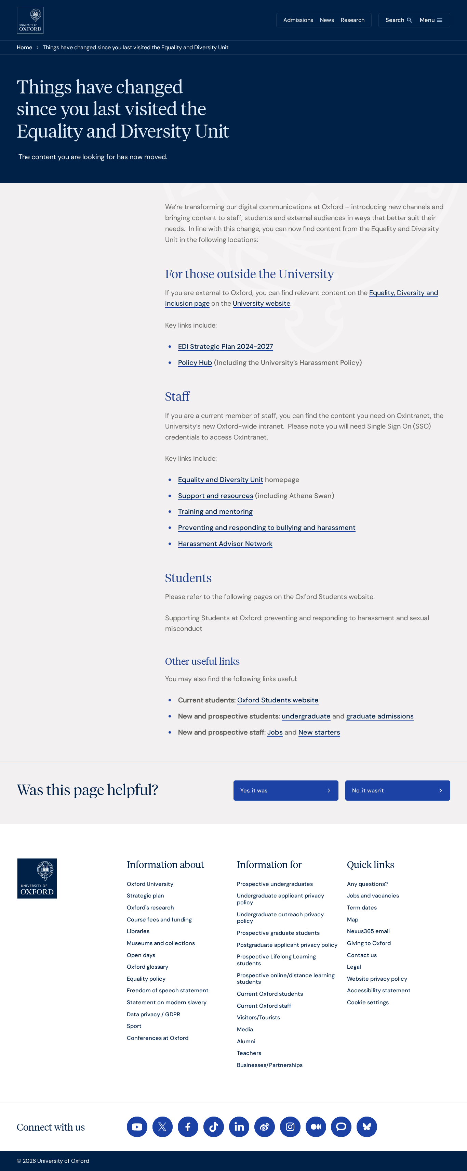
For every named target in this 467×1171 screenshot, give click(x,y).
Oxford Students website (278, 700)
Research (352, 20)
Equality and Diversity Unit (220, 479)
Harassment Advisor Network (225, 543)
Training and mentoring (215, 511)
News (327, 20)
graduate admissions (380, 716)
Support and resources (215, 495)
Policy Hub (195, 362)
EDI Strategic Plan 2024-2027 (225, 346)
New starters (319, 732)
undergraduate (306, 716)
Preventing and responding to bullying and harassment (267, 527)
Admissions (298, 20)
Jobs (275, 732)
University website (261, 303)
